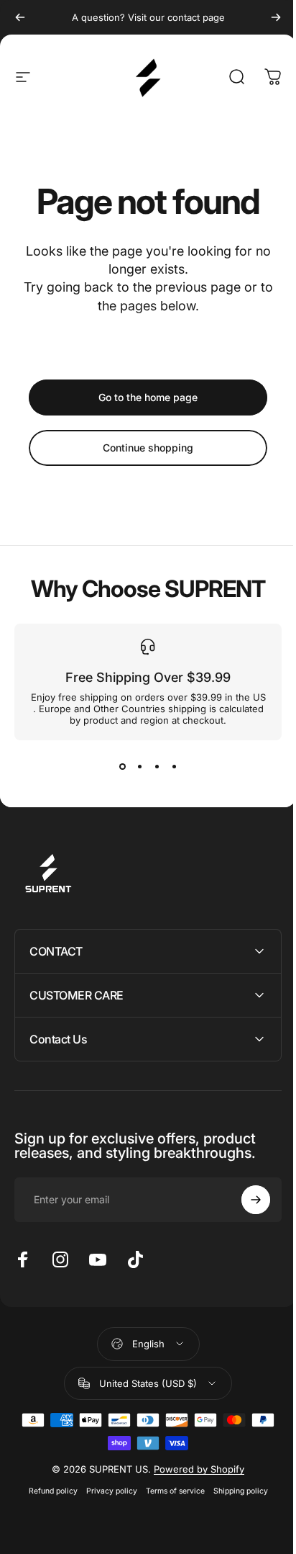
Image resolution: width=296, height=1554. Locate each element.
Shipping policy (235, 1491)
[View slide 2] (139, 766)
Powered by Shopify (194, 1469)
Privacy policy (105, 1491)
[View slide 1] (122, 766)
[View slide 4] (173, 766)
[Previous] (20, 17)
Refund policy (47, 1491)
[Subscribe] (245, 1199)
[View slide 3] (156, 766)
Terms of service (169, 1491)
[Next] (276, 17)
